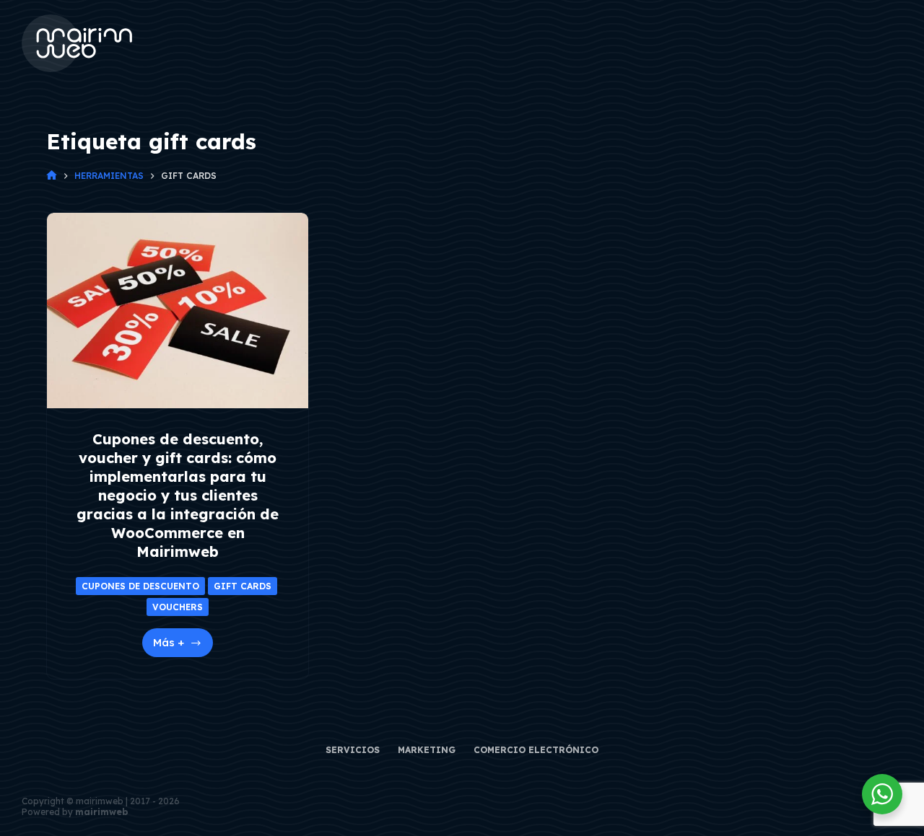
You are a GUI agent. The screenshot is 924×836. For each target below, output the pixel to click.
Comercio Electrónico (536, 749)
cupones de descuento (140, 586)
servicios (353, 749)
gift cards (242, 586)
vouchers (177, 607)
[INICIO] (51, 175)
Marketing (427, 749)
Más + (183, 646)
